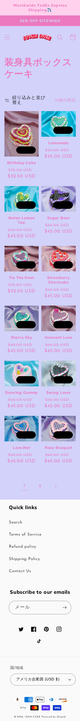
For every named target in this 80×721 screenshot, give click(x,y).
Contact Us (20, 571)
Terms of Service (25, 534)
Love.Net (21, 447)
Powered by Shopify (54, 717)
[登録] (64, 607)
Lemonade (58, 142)
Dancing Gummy (21, 392)
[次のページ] (55, 486)
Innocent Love (58, 337)
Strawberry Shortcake (58, 279)
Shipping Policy (24, 559)
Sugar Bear (58, 217)
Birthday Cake (21, 162)
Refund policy (22, 547)
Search (15, 522)
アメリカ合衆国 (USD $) (38, 679)
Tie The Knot (21, 277)
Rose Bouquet (58, 447)
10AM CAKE (32, 717)
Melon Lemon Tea (21, 220)
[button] (7, 37)
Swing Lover (58, 392)
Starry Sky (21, 337)
